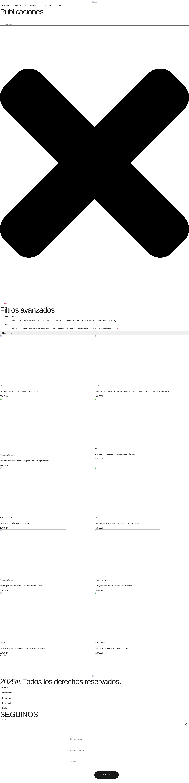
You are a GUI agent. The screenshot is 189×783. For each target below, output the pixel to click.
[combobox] (94, 24)
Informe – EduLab (72, 321)
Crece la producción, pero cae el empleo (14, 523)
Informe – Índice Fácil (18, 321)
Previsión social (82, 329)
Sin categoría (114, 321)
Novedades (101, 321)
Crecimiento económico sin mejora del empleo (111, 648)
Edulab (58, 5)
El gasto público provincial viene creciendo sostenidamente (21, 586)
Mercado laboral (44, 329)
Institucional (6, 5)
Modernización (58, 329)
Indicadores (34, 5)
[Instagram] (3, 719)
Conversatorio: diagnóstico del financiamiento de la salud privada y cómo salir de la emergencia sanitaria (132, 391)
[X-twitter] (5, 719)
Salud (93, 329)
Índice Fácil (47, 5)
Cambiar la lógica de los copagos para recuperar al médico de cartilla (119, 523)
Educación (14, 329)
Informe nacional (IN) (54, 321)
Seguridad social (105, 329)
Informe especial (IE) (36, 321)
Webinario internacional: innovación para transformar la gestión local (24, 461)
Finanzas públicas (28, 329)
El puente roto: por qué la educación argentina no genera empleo (23, 648)
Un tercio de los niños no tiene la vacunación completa (19, 391)
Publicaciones (20, 5)
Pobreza (70, 329)
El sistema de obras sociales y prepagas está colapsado (114, 454)
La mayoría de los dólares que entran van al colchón (113, 586)
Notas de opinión (87, 321)
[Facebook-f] (1, 719)
